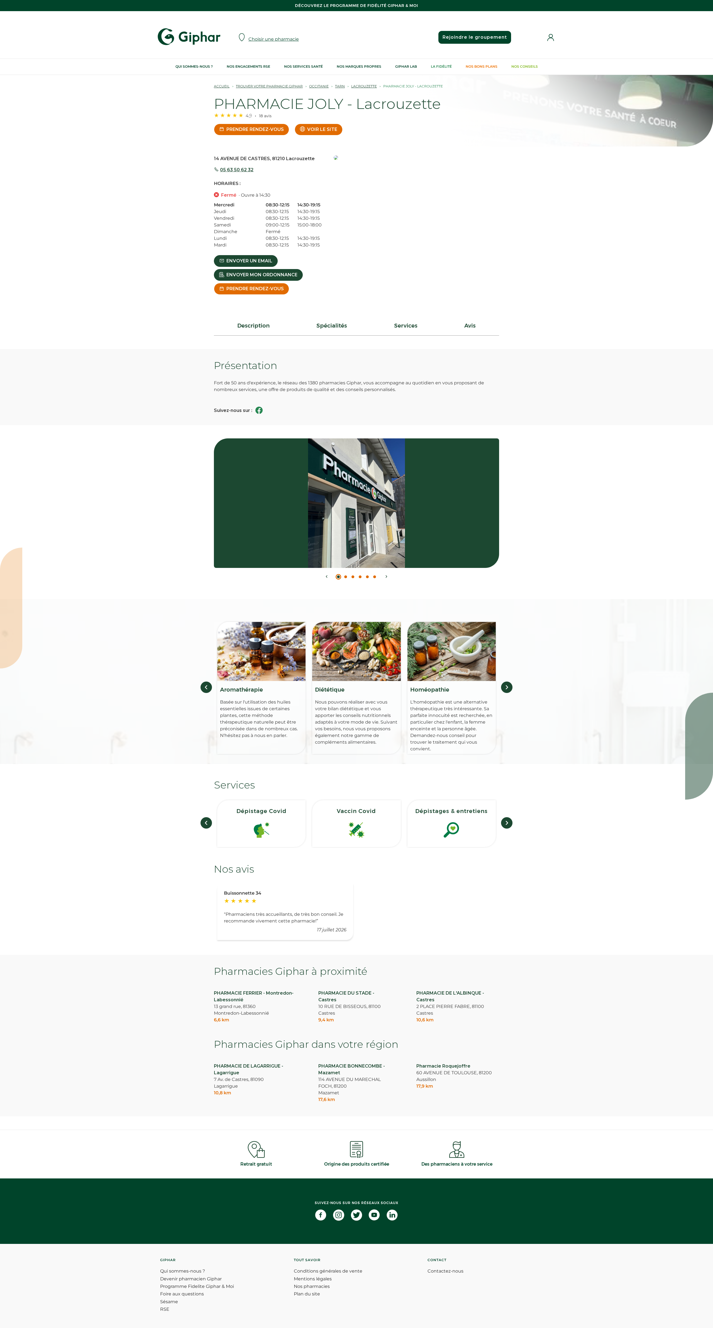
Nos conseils (524, 66)
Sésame (169, 1301)
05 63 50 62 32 (236, 169)
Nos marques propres (359, 66)
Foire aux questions (182, 1294)
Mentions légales (313, 1278)
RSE (164, 1309)
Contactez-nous (445, 1271)
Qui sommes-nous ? (194, 66)
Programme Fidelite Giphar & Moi (197, 1286)
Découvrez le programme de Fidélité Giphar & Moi (356, 5)
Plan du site (307, 1294)
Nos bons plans (481, 66)
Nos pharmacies (312, 1286)
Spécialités (331, 325)
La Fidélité (441, 66)
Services (405, 325)
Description (253, 325)
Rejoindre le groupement (475, 37)
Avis (470, 325)
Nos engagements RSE (248, 66)
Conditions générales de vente (328, 1271)
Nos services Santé (303, 66)
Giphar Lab (406, 66)
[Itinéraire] (416, 158)
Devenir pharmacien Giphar (191, 1278)
